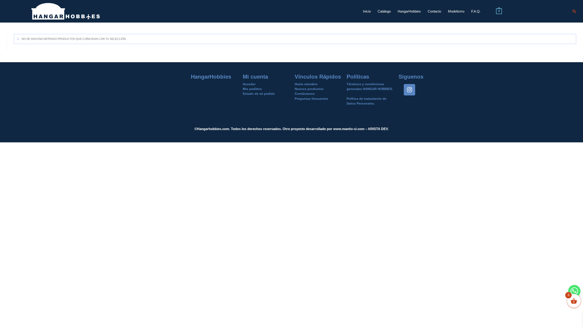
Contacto (434, 11)
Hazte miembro (306, 84)
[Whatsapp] (574, 291)
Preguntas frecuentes (311, 98)
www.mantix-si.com (348, 129)
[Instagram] (409, 89)
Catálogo (384, 11)
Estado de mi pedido (259, 93)
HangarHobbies (409, 11)
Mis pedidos (252, 89)
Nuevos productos (309, 89)
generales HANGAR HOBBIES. (370, 89)
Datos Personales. (361, 103)
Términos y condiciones (365, 84)
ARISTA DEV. (378, 129)
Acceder (249, 84)
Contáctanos (305, 93)
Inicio (367, 11)
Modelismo (456, 11)
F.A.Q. (476, 11)
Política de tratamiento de (366, 98)
